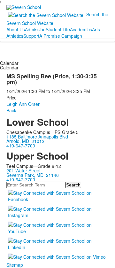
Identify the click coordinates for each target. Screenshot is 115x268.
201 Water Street (23, 170)
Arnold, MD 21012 (25, 141)
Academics (81, 29)
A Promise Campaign (60, 36)
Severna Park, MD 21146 (32, 175)
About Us (15, 29)
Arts (96, 29)
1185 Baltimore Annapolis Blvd (37, 136)
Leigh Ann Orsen (23, 104)
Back (11, 110)
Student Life (58, 29)
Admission (35, 29)
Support (31, 36)
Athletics (14, 36)
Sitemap (14, 265)
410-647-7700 (20, 145)
